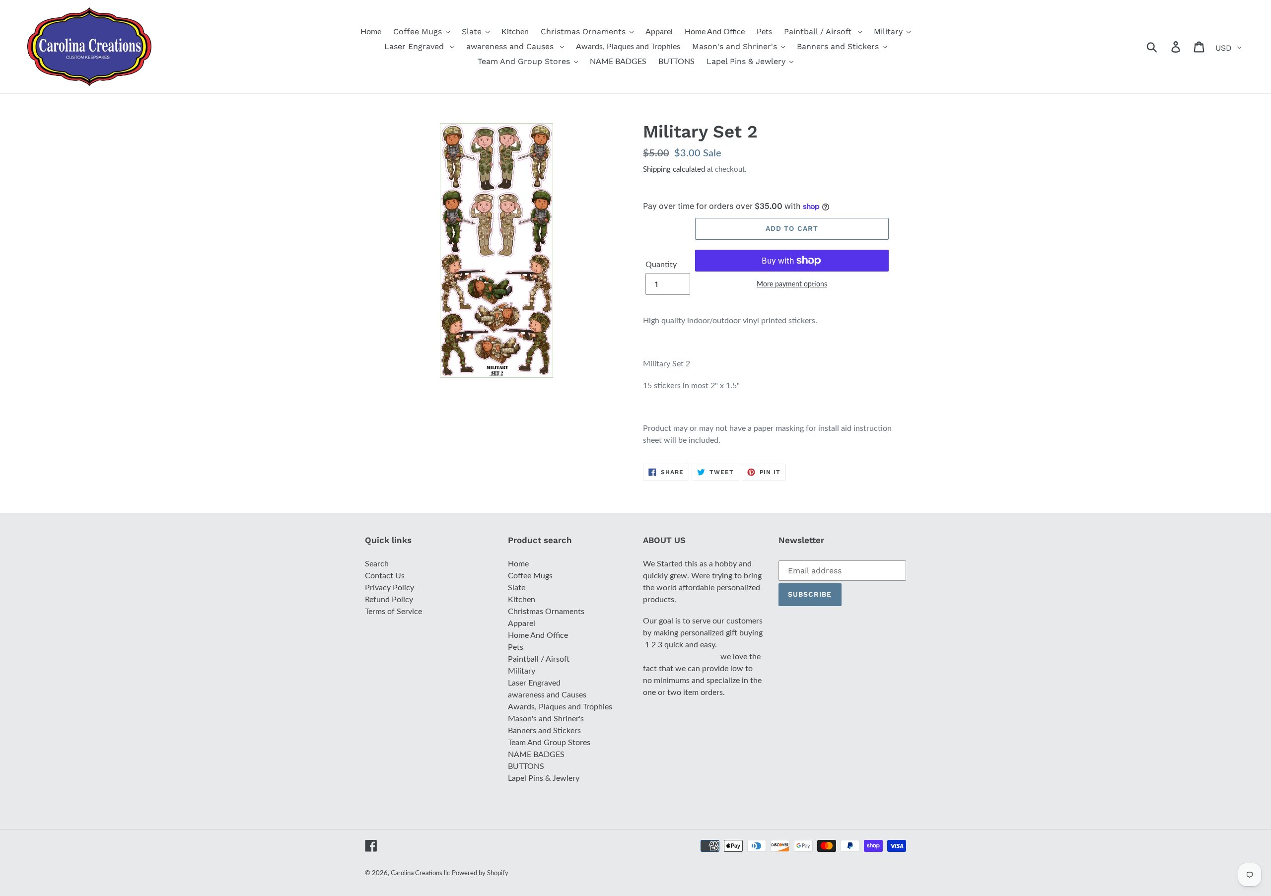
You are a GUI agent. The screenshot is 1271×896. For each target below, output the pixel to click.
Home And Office (538, 635)
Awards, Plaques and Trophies (560, 707)
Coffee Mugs (530, 576)
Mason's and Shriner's (546, 719)
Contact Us (385, 576)
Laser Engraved (534, 683)
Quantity (661, 265)
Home (518, 564)
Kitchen (521, 600)
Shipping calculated (674, 169)
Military (521, 671)
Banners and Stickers (544, 731)
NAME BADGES (536, 754)
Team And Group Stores (549, 743)
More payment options (792, 284)
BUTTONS (526, 766)
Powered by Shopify (480, 873)
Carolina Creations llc (420, 873)
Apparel (521, 623)
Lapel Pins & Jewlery (543, 778)
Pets (515, 647)
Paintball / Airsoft (538, 659)
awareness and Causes (547, 695)
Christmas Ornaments (546, 612)
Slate (516, 588)
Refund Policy (389, 600)
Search (377, 564)
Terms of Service (393, 612)
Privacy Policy (389, 588)
